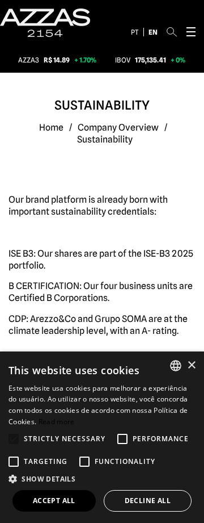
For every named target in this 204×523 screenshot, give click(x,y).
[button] (102, 479)
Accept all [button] (54, 500)
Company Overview (118, 127)
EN (153, 32)
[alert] (102, 437)
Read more (57, 421)
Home (51, 127)
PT (135, 32)
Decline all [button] (148, 500)
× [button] (191, 365)
